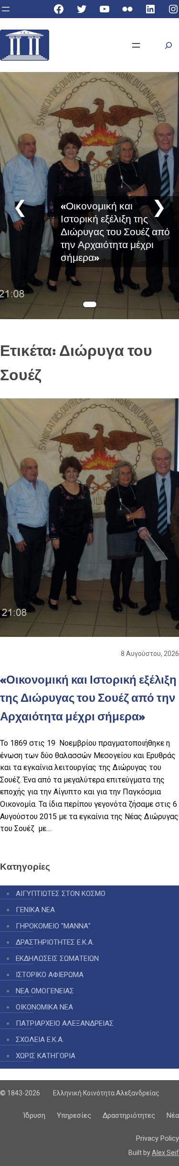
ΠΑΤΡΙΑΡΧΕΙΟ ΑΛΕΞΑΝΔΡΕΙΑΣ (65, 1023)
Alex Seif (165, 1152)
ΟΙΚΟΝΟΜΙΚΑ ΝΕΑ (44, 1007)
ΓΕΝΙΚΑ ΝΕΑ (35, 910)
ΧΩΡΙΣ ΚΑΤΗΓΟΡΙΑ (45, 1055)
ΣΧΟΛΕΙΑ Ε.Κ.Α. (40, 1039)
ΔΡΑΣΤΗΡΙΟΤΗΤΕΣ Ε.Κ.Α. (55, 942)
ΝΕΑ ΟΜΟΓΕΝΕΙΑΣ (45, 991)
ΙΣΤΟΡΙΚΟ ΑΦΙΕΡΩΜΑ (50, 974)
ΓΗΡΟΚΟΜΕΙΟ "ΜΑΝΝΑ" (53, 926)
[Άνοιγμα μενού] (5, 9)
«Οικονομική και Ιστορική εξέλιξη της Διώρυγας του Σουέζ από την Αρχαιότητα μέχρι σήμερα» (115, 231)
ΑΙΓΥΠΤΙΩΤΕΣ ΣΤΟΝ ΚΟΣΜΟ (60, 893)
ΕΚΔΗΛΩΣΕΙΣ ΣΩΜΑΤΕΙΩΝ (57, 958)
